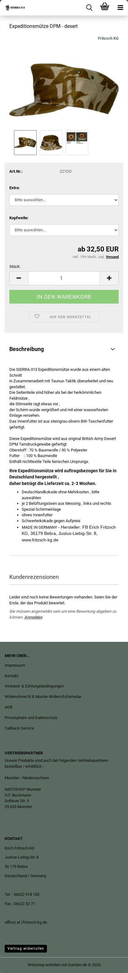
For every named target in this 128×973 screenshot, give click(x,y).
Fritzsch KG (108, 38)
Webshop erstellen (44, 964)
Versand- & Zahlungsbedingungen (34, 686)
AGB (8, 707)
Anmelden (33, 617)
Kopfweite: (19, 217)
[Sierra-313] (12, 8)
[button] (18, 278)
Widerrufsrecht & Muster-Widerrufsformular (43, 696)
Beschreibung (26, 349)
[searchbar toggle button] (89, 8)
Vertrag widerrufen (25, 948)
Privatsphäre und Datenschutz (31, 717)
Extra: (14, 187)
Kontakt (11, 675)
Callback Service (19, 728)
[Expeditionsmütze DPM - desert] (64, 81)
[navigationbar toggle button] (120, 8)
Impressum (15, 665)
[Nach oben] (111, 963)
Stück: (15, 266)
